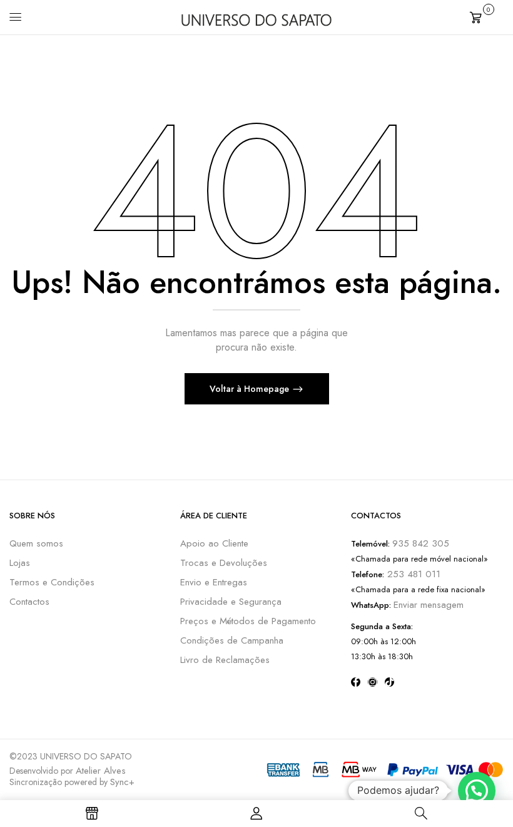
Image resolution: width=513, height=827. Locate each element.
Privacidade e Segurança (231, 602)
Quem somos (36, 543)
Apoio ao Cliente (214, 543)
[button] (487, 16)
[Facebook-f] (355, 682)
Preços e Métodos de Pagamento (248, 621)
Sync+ (122, 782)
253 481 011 (412, 574)
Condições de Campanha (231, 640)
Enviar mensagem (429, 605)
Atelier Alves (101, 771)
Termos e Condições (51, 582)
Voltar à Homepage (251, 389)
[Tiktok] (389, 682)
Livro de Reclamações (225, 660)
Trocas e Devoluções (223, 563)
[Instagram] (372, 682)
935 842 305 (420, 543)
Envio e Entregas (213, 582)
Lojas (19, 563)
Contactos (29, 602)
